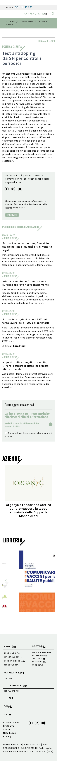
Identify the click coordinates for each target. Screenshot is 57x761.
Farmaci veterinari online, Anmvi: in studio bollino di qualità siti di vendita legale (27, 247)
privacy (8, 436)
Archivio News (26, 21)
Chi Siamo (8, 732)
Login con (10, 7)
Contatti (7, 736)
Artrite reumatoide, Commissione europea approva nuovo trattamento (25, 283)
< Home (10, 21)
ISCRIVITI (12, 215)
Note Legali (9, 739)
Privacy (7, 743)
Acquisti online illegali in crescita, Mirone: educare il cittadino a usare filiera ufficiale (25, 366)
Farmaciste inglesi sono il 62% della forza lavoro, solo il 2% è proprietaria (26, 321)
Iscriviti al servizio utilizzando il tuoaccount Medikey (22, 425)
